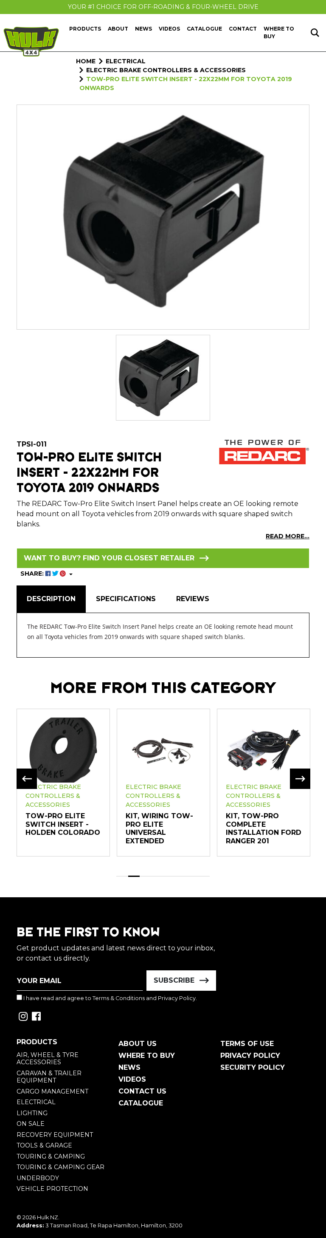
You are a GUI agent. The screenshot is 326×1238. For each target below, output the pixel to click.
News (143, 28)
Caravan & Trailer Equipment (49, 1077)
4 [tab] (157, 876)
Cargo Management (52, 1091)
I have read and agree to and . (109, 998)
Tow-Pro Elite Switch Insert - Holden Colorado (62, 824)
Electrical (36, 1102)
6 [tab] (181, 876)
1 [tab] (122, 876)
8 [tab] (204, 876)
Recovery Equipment (55, 1135)
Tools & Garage (44, 1145)
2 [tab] (134, 876)
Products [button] (85, 28)
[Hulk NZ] (31, 42)
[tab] (51, 599)
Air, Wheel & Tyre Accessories (48, 1058)
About (118, 28)
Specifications (126, 599)
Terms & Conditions (119, 998)
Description (51, 599)
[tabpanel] (63, 782)
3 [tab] (146, 876)
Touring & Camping (51, 1156)
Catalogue (204, 28)
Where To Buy (146, 1055)
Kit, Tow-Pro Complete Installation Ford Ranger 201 (263, 828)
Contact (243, 28)
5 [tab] (169, 876)
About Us (137, 1044)
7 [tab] (192, 876)
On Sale (31, 1124)
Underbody (38, 1178)
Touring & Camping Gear (60, 1167)
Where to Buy (279, 32)
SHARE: (32, 573)
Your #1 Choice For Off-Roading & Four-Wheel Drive (163, 7)
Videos (169, 28)
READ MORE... (287, 536)
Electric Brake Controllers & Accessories (53, 795)
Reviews (192, 599)
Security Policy (252, 1067)
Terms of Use (247, 1044)
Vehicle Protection (52, 1189)
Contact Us (142, 1091)
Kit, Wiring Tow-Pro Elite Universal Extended (159, 828)
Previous (27, 779)
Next (300, 779)
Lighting (32, 1113)
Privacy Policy (177, 998)
